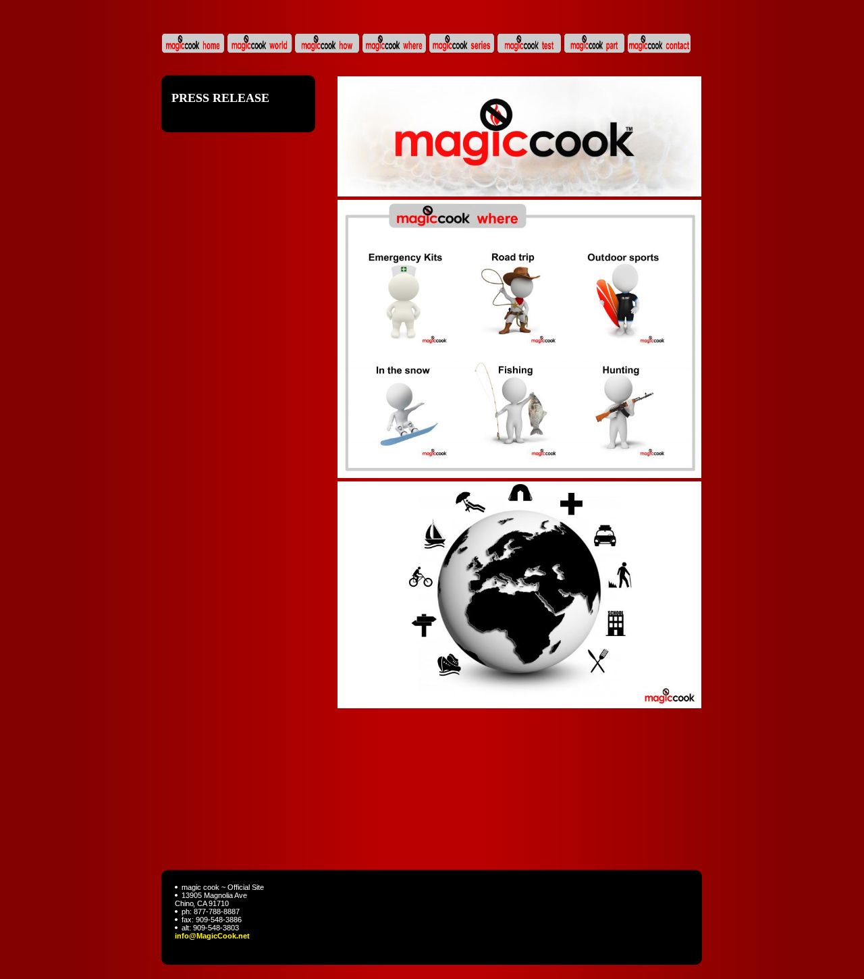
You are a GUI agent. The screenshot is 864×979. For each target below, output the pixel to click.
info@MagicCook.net (212, 936)
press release (220, 98)
